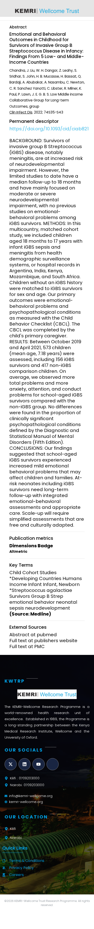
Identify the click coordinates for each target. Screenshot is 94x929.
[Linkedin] (24, 764)
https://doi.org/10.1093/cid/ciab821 (49, 129)
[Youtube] (38, 764)
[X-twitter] (11, 764)
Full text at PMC (27, 646)
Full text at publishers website (43, 640)
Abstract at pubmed (33, 634)
